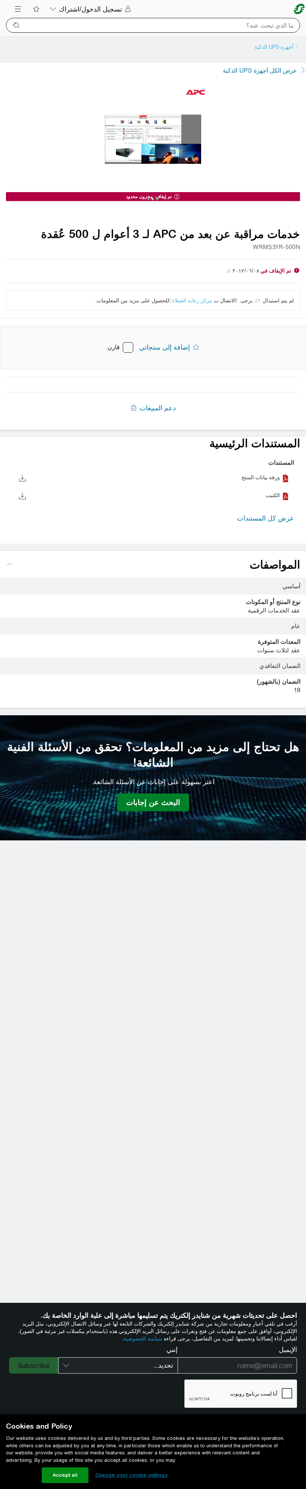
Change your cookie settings (131, 1475)
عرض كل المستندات (265, 518)
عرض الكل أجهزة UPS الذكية (260, 70)
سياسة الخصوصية (143, 1339)
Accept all (65, 1475)
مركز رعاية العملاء (192, 300)
